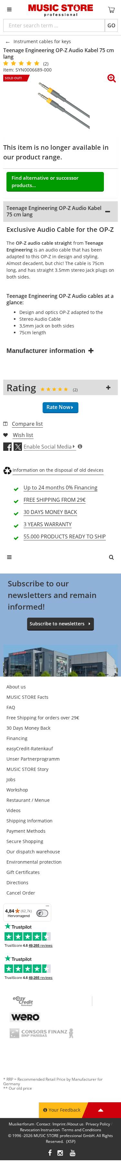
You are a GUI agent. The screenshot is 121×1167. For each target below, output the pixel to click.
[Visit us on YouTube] (72, 1153)
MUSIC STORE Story (27, 769)
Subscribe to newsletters (57, 624)
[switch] (42, 913)
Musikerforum (21, 1124)
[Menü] (47, 907)
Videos (13, 810)
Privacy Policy (98, 1124)
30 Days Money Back (28, 728)
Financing (16, 738)
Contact (43, 1124)
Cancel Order (20, 893)
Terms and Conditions (81, 1130)
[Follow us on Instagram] (60, 1153)
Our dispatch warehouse (33, 852)
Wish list (23, 435)
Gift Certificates (23, 872)
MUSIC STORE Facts (27, 697)
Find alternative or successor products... (45, 181)
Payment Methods (25, 831)
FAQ (10, 707)
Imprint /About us (68, 1124)
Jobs (10, 779)
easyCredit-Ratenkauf (29, 748)
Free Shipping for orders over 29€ (42, 718)
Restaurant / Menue (28, 800)
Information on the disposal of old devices (58, 470)
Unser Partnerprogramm (33, 759)
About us (16, 687)
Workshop (17, 790)
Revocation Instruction (40, 1130)
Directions (17, 882)
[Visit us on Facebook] (50, 1153)
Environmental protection (34, 862)
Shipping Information (29, 821)
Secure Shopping (24, 841)
